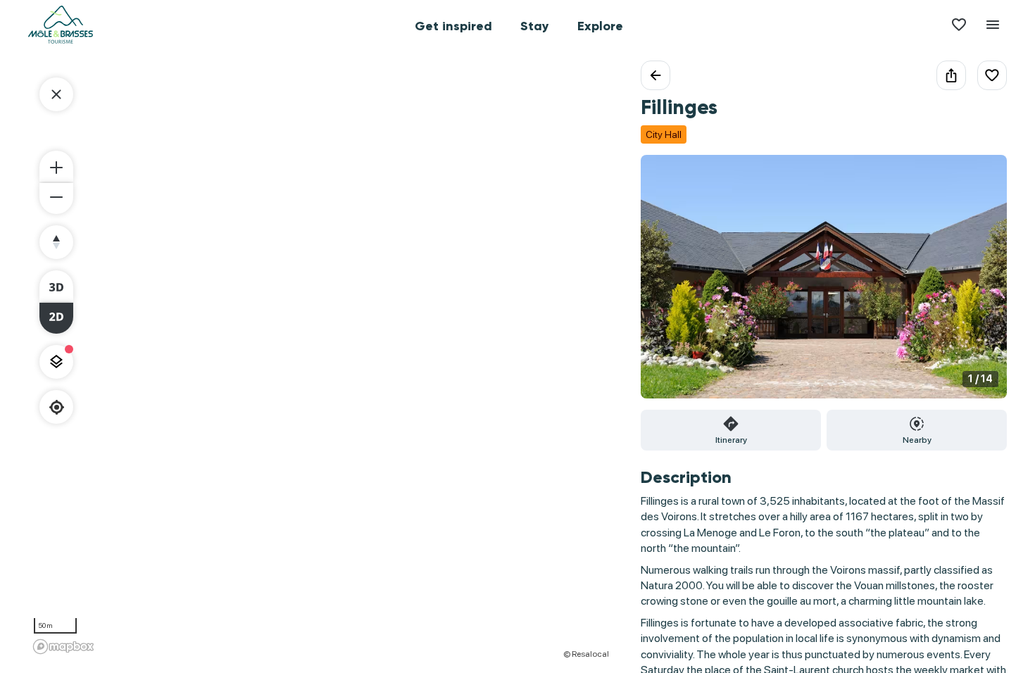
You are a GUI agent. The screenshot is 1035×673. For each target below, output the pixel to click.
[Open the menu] (993, 25)
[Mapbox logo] (63, 647)
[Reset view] (56, 242)
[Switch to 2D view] (56, 318)
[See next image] (981, 285)
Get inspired (453, 26)
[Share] (951, 75)
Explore (600, 26)
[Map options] (56, 362)
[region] (320, 360)
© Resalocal (586, 654)
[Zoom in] (56, 166)
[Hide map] (56, 94)
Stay (534, 26)
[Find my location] (56, 407)
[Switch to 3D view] (56, 285)
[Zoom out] (56, 198)
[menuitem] (453, 24)
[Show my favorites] (959, 24)
